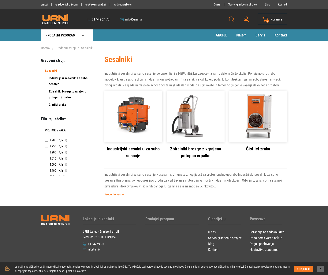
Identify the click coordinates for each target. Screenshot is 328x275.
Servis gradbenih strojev (242, 4)
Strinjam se (303, 269)
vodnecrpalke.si (123, 4)
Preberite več (112, 194)
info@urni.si (133, 19)
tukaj (241, 266)
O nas (217, 4)
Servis (260, 35)
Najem (241, 35)
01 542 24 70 (100, 19)
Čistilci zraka (57, 105)
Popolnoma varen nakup (266, 238)
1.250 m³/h (56, 146)
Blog (267, 4)
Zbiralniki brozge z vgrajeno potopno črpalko (67, 94)
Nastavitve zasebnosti (265, 250)
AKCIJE (221, 35)
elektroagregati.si (95, 4)
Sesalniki (87, 48)
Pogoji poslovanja (262, 244)
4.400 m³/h (56, 170)
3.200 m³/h (56, 152)
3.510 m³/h (56, 158)
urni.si (44, 4)
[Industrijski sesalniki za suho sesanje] (133, 116)
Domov (45, 48)
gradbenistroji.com (66, 4)
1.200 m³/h (56, 140)
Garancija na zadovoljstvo (267, 232)
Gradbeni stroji (66, 48)
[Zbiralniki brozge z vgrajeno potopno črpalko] (196, 116)
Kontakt (282, 4)
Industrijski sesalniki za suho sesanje (68, 81)
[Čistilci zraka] (258, 116)
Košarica (276, 19)
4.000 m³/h (56, 164)
